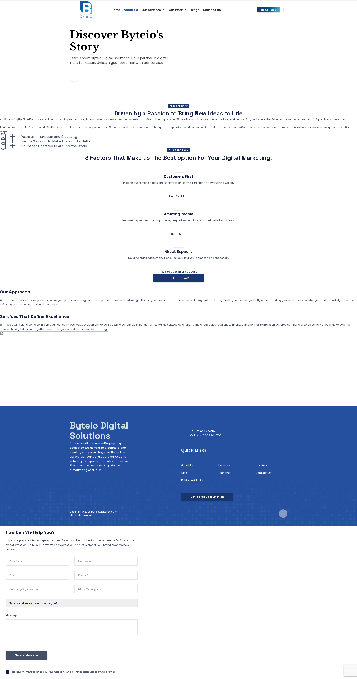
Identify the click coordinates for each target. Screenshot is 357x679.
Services (224, 465)
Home (116, 10)
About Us (131, 10)
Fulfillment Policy (192, 480)
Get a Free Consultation (207, 496)
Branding (224, 472)
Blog (184, 472)
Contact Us (212, 10)
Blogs (195, 10)
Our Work (176, 10)
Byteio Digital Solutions (99, 430)
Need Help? (268, 10)
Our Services (151, 10)
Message (11, 615)
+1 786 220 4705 (210, 435)
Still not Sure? (178, 278)
